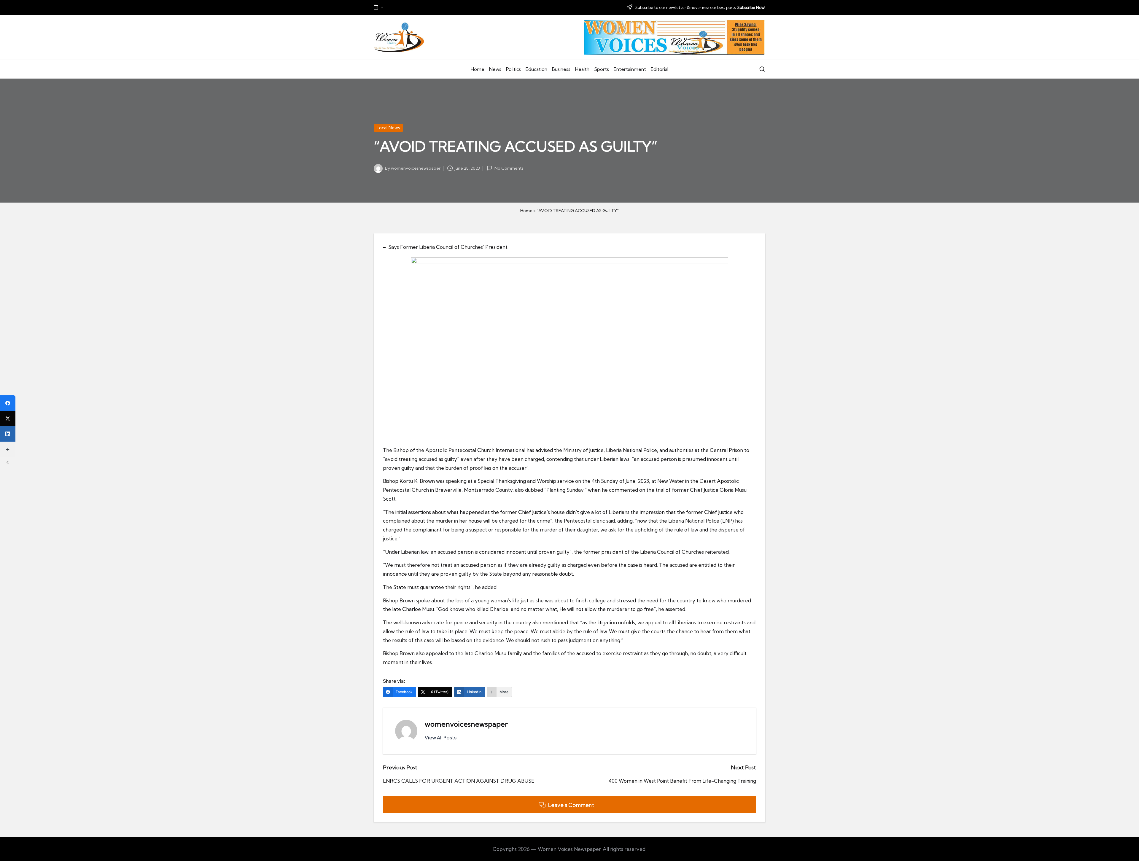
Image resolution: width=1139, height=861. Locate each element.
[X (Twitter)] (7, 418)
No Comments (508, 168)
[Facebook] (7, 403)
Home (526, 210)
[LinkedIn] (7, 434)
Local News (388, 127)
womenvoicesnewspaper (466, 724)
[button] (440, 737)
